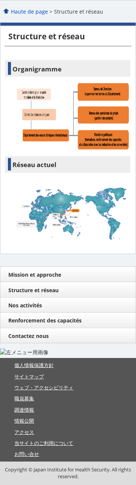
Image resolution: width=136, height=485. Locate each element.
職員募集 (24, 398)
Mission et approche (34, 274)
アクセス (24, 432)
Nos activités (25, 305)
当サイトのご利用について (43, 443)
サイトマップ (29, 376)
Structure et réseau (33, 290)
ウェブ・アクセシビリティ (43, 387)
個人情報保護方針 (34, 365)
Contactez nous (28, 335)
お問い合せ (26, 454)
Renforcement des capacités (45, 320)
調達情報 (24, 409)
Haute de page (29, 11)
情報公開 (24, 420)
